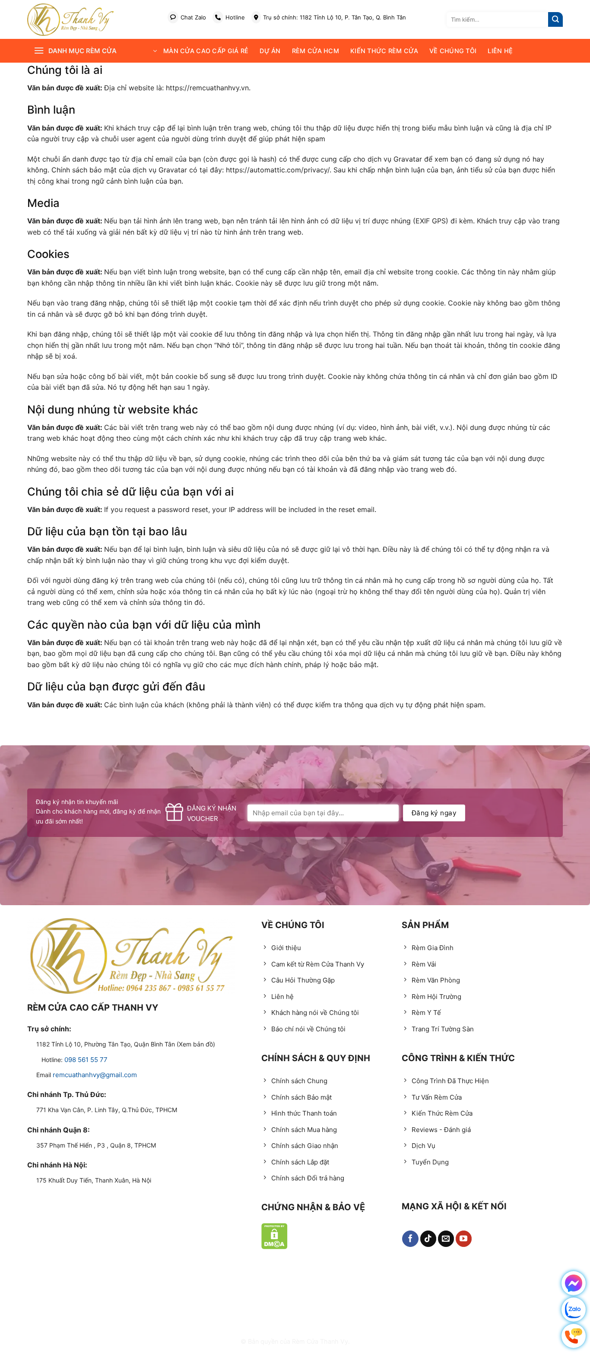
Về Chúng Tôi (452, 50)
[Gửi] (555, 19)
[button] (95, 51)
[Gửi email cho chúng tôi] (446, 1239)
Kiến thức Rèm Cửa (384, 50)
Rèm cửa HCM (315, 50)
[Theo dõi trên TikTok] (428, 1239)
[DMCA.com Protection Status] (274, 1236)
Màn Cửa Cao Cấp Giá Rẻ (205, 50)
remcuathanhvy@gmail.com (95, 1075)
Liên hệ (500, 50)
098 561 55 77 (86, 1060)
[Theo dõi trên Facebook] (410, 1239)
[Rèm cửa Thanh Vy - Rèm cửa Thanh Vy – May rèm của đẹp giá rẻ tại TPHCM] (70, 19)
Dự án (270, 50)
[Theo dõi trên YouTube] (464, 1239)
